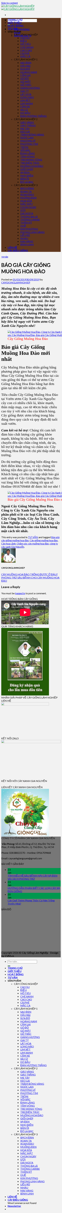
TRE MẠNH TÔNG (31, 159)
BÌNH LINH (27, 244)
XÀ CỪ (24, 109)
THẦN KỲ (26, 222)
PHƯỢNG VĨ (27, 140)
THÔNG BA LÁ (29, 216)
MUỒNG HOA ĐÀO (31, 165)
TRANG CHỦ (15, 19)
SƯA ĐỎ (25, 68)
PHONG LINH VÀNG (32, 232)
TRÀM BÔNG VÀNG (32, 134)
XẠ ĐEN (25, 172)
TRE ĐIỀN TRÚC (30, 162)
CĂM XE (25, 106)
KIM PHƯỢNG (29, 228)
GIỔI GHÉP (26, 169)
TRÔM (24, 147)
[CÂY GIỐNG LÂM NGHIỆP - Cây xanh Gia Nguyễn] (17, 7)
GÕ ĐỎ (24, 78)
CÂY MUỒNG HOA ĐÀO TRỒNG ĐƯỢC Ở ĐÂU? (29, 574)
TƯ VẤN (12, 28)
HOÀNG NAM (28, 72)
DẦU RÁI (25, 65)
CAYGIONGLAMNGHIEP (15, 282)
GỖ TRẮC (25, 84)
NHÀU (24, 238)
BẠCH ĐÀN (27, 188)
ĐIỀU (23, 40)
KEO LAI (25, 131)
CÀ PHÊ (24, 53)
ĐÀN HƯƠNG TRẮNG (33, 115)
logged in (20, 593)
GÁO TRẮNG (28, 125)
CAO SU (25, 37)
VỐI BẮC (25, 150)
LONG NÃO (27, 97)
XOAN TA (26, 191)
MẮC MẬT (26, 203)
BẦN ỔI (24, 178)
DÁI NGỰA (26, 213)
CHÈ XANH (27, 47)
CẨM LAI (25, 75)
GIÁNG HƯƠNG (30, 87)
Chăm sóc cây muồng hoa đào (33, 543)
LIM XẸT (25, 100)
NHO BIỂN (26, 175)
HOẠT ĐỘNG (16, 25)
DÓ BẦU (25, 112)
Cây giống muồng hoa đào (44, 540)
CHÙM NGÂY (28, 207)
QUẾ (23, 225)
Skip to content (9, 2)
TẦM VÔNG (27, 156)
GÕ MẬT (25, 81)
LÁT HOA (25, 94)
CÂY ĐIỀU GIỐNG (18, 250)
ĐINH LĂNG (27, 153)
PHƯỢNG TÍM (29, 143)
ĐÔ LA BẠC (27, 181)
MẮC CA (25, 56)
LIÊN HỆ (12, 247)
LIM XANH (26, 103)
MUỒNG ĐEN (28, 197)
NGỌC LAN (27, 137)
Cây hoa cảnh (8, 543)
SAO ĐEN (25, 62)
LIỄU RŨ (25, 235)
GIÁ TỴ (24, 90)
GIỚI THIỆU (14, 22)
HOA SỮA (26, 200)
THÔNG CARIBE (30, 219)
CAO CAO (26, 50)
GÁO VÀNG (27, 122)
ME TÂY (25, 128)
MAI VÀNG (26, 241)
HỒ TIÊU (25, 43)
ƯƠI (23, 210)
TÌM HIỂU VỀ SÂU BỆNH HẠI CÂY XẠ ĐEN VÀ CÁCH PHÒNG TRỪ (32, 877)
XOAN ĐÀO (27, 194)
